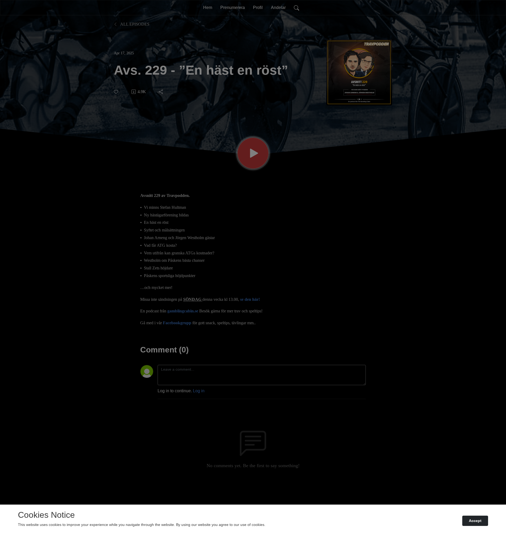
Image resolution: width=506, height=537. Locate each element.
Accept (475, 521)
